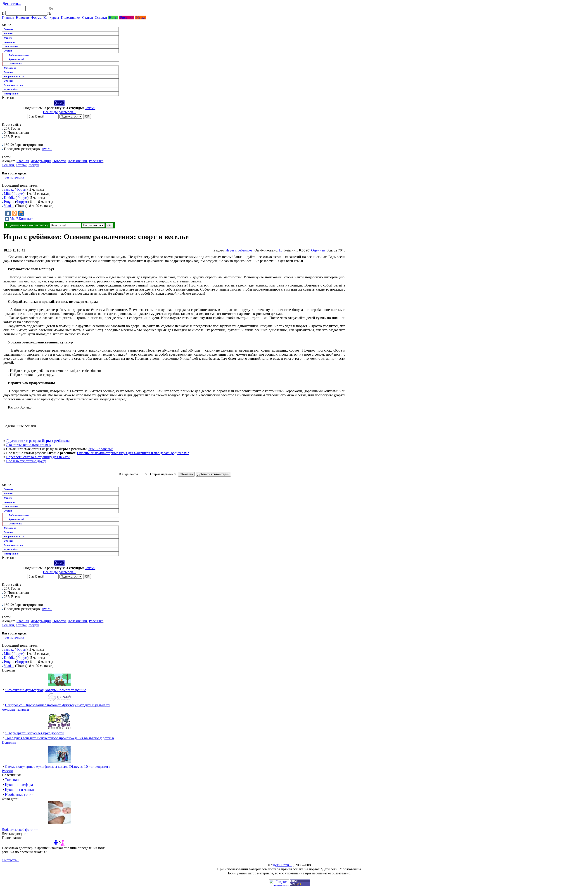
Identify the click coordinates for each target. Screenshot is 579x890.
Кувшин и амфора (19, 785)
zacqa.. (9, 189)
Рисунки (126, 17)
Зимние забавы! (100, 449)
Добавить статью (19, 55)
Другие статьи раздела (38, 441)
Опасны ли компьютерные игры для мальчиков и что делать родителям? (133, 453)
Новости (22, 17)
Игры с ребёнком (238, 250)
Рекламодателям (13, 85)
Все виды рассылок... (59, 112)
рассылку (41, 225)
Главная (8, 17)
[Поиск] (3, 13)
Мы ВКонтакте (21, 219)
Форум (36, 17)
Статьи (87, 17)
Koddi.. (9, 198)
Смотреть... (10, 860)
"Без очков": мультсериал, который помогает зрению (45, 690)
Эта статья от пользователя (28, 445)
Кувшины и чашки (19, 789)
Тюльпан (12, 780)
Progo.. (9, 202)
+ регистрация (13, 177)
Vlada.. (9, 206)
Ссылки (101, 17)
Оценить (318, 250)
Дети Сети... (282, 865)
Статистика (15, 63)
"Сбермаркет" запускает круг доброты (34, 733)
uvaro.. (47, 149)
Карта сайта (11, 89)
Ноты (113, 17)
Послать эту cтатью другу (26, 461)
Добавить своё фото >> (20, 829)
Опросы (8, 81)
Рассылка (96, 161)
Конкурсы (51, 17)
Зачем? (90, 108)
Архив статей (16, 59)
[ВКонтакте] (8, 213)
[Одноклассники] (14, 213)
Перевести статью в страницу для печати (38, 457)
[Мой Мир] (21, 213)
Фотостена (10, 68)
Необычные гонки (19, 794)
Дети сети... (11, 4)
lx (280, 250)
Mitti (7, 193)
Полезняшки (70, 17)
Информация (11, 93)
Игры (140, 17)
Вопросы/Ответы (14, 76)
